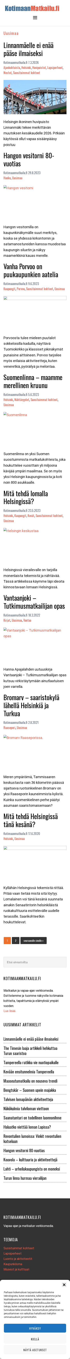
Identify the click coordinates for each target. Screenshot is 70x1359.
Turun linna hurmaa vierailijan (25, 1178)
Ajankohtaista (12, 67)
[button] (64, 1285)
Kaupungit (9, 288)
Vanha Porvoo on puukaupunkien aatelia (31, 270)
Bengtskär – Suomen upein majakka (30, 1090)
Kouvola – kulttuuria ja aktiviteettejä (30, 1160)
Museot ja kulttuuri (16, 1269)
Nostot (8, 72)
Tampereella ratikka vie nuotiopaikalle (31, 1062)
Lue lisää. (10, 1011)
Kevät (31, 515)
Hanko (7, 178)
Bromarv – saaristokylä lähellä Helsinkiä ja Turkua (31, 705)
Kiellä (35, 1339)
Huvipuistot (39, 67)
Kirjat (7, 620)
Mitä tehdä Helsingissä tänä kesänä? (31, 820)
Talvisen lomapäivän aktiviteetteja (28, 1099)
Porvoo (21, 288)
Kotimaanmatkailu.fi (35, 8)
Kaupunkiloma (13, 1264)
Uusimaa (17, 178)
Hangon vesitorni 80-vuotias (29, 159)
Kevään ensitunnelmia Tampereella (29, 1072)
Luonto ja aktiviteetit (18, 1259)
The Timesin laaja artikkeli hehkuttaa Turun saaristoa (30, 1050)
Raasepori (9, 727)
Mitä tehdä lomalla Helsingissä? (26, 497)
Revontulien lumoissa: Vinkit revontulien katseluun (32, 1138)
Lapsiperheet (55, 67)
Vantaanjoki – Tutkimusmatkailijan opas (34, 602)
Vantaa (27, 620)
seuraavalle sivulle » (33, 940)
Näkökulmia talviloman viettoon (26, 1108)
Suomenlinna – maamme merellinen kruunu (33, 381)
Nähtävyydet (21, 399)
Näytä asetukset (35, 1350)
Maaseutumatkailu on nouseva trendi (30, 1081)
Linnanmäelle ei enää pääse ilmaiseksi (28, 49)
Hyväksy (35, 1328)
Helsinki (26, 67)
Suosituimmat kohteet (26, 72)
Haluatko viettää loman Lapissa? (27, 1127)
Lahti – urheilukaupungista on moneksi (32, 1169)
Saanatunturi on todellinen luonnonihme (32, 1118)
